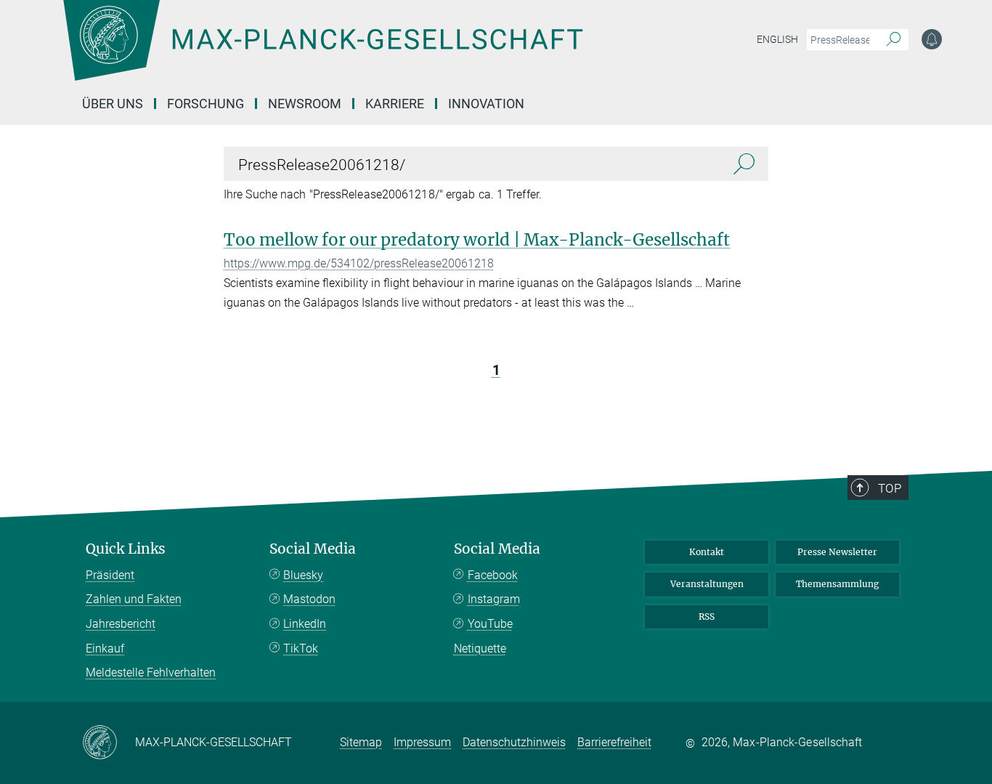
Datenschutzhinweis (514, 742)
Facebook (493, 575)
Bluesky (303, 575)
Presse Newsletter (837, 551)
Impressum (422, 742)
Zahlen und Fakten (134, 599)
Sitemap (361, 742)
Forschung (205, 103)
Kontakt (706, 551)
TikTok (300, 648)
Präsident (110, 575)
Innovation (486, 103)
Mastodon (309, 599)
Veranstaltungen (707, 583)
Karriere (394, 103)
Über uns (112, 103)
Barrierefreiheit (614, 742)
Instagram (494, 599)
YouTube (490, 624)
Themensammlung (837, 583)
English (777, 39)
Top (889, 488)
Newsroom (304, 103)
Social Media (312, 549)
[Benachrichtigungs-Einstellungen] (932, 39)
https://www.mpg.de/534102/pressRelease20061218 (359, 263)
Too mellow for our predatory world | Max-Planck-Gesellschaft (477, 240)
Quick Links (126, 549)
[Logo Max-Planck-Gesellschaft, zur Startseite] (322, 51)
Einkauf (105, 648)
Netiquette (480, 648)
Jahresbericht (120, 624)
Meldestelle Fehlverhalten (151, 672)
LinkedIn (304, 624)
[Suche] (893, 40)
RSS (707, 616)
